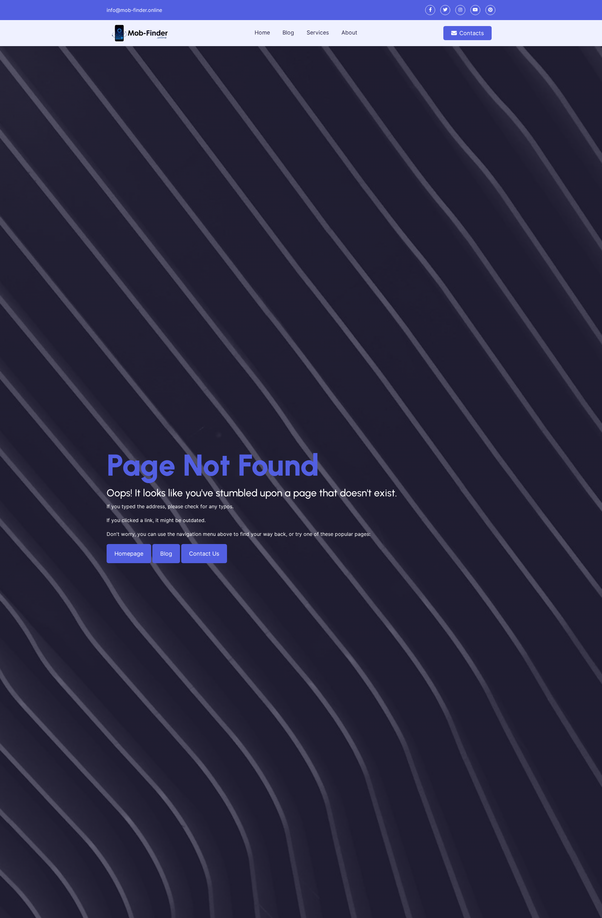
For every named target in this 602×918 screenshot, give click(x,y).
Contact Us (204, 553)
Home (262, 32)
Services (318, 32)
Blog (288, 32)
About (349, 32)
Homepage (128, 553)
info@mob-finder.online (134, 10)
